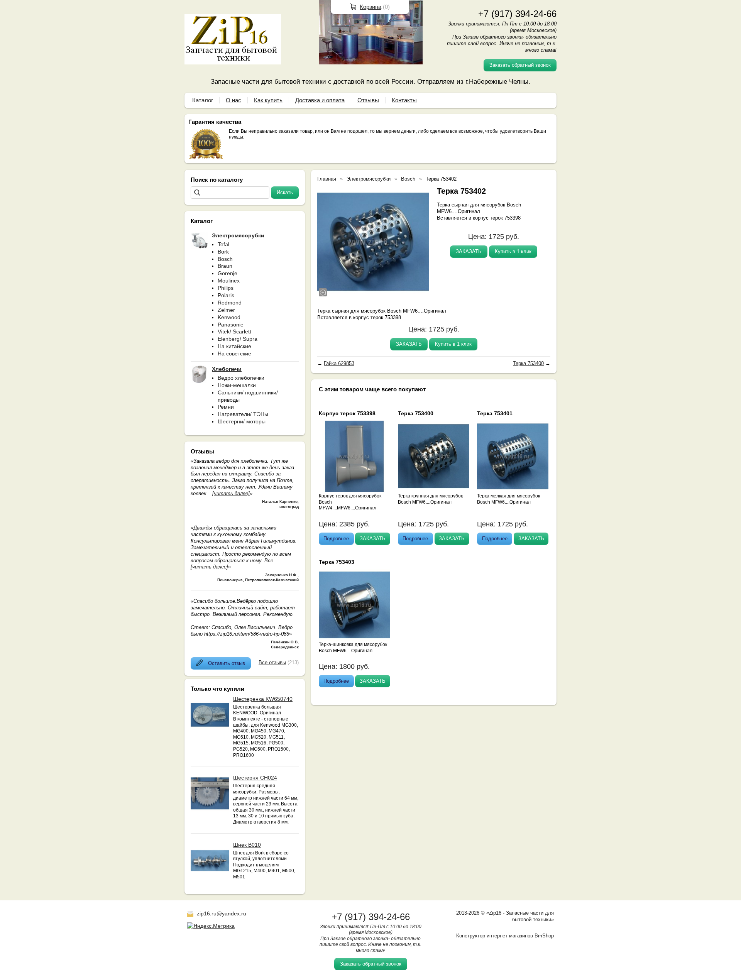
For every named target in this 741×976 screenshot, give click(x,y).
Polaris (226, 295)
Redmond (230, 302)
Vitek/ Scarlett (234, 331)
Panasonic (230, 324)
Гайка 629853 (339, 363)
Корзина (370, 6)
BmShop (544, 936)
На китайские (234, 346)
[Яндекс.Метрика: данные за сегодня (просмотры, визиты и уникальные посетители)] (211, 925)
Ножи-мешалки (237, 385)
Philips (225, 288)
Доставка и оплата (320, 100)
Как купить (268, 100)
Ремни (226, 407)
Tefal (223, 244)
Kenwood (229, 317)
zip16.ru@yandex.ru (221, 913)
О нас (233, 100)
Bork (223, 252)
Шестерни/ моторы (242, 421)
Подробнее (336, 538)
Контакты (404, 100)
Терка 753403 (336, 562)
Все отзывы (272, 662)
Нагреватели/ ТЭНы (243, 414)
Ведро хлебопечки (241, 378)
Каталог (202, 100)
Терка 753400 (528, 363)
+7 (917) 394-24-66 (517, 13)
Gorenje (227, 273)
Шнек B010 (247, 845)
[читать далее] (231, 493)
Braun (225, 266)
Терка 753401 (495, 413)
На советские (234, 353)
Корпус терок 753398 (347, 413)
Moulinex (229, 280)
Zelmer (226, 310)
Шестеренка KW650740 (263, 699)
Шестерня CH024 (255, 778)
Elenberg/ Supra (237, 339)
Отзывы (368, 100)
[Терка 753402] (373, 242)
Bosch (225, 259)
